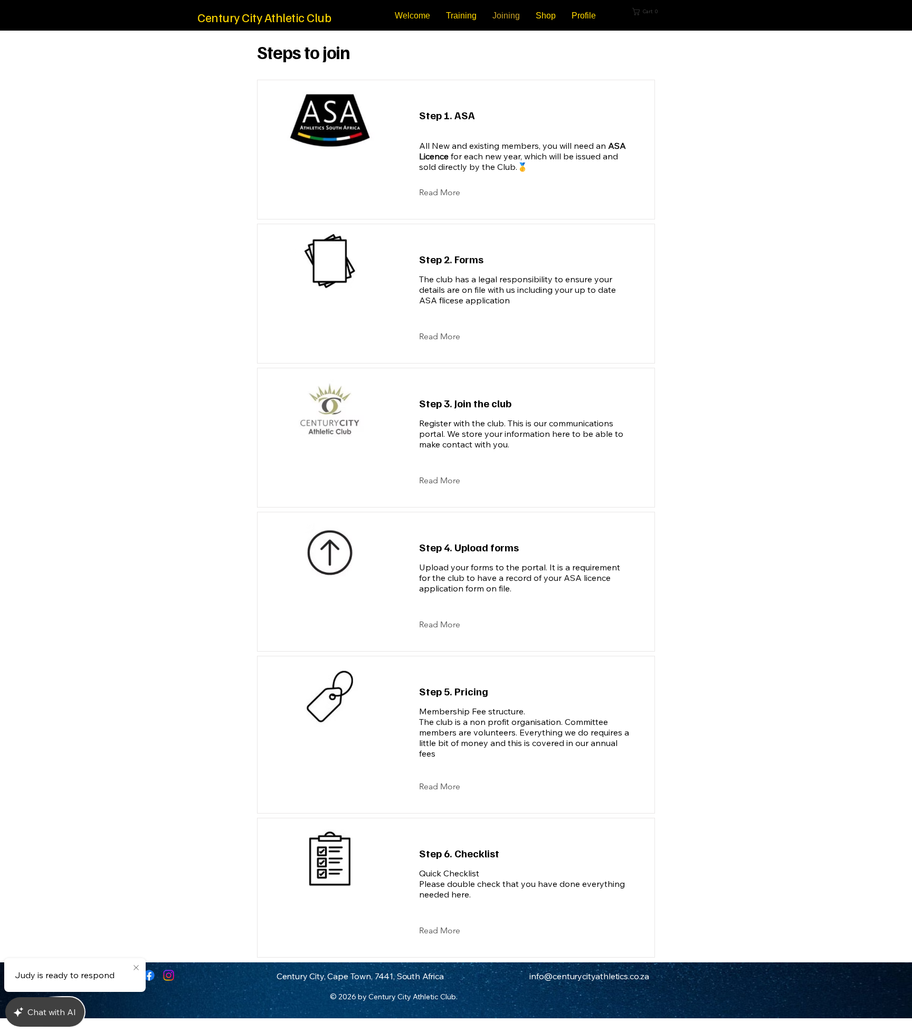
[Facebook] (149, 975)
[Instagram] (169, 975)
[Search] (703, 15)
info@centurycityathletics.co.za (589, 976)
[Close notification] (136, 968)
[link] (655, 11)
